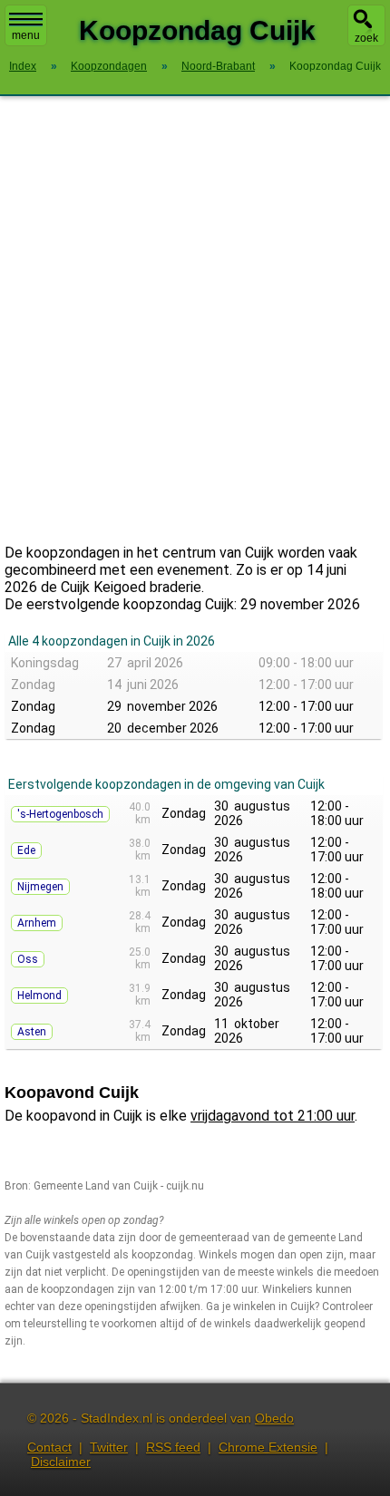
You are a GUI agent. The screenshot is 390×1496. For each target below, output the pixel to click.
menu (26, 35)
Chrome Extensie (268, 1447)
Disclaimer (61, 1461)
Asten (31, 1031)
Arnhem (36, 923)
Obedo (274, 1418)
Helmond (39, 995)
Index (22, 66)
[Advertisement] (195, 320)
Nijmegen (40, 886)
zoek (366, 38)
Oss (27, 959)
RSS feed (173, 1447)
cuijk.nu (185, 1186)
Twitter (109, 1447)
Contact (49, 1447)
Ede (26, 850)
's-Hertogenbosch (60, 814)
